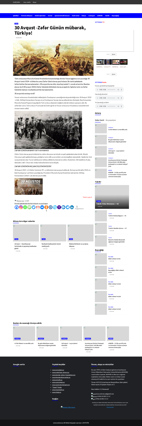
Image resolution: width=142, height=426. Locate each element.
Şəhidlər (16, 16)
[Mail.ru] (51, 207)
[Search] (128, 15)
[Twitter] (34, 207)
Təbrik (107, 16)
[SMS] (29, 207)
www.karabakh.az (58, 390)
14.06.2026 (112, 286)
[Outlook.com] (63, 207)
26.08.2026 (18, 345)
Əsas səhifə (27, 2)
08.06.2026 (112, 299)
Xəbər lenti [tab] (99, 120)
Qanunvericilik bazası (62, 16)
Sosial (50, 16)
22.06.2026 (18, 251)
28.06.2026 (112, 274)
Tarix (16, 23)
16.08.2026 (112, 218)
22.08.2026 (100, 206)
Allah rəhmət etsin (114, 259)
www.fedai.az (56, 392)
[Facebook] (17, 207)
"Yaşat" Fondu (57, 387)
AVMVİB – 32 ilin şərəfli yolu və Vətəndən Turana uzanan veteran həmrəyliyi (117, 174)
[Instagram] (21, 207)
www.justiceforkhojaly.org (61, 385)
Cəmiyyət (91, 16)
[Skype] (55, 207)
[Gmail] (38, 207)
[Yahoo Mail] (59, 207)
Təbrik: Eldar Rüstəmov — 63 (107, 204)
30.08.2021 (19, 37)
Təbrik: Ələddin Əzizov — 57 (117, 228)
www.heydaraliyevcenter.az (61, 377)
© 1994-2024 (110, 407)
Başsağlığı (115, 16)
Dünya (84, 16)
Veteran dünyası (26, 16)
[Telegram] (68, 207)
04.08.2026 (112, 261)
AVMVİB (99, 16)
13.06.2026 (72, 248)
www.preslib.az (57, 380)
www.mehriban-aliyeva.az (60, 372)
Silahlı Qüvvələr (40, 16)
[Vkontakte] (42, 207)
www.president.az (58, 370)
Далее (113, 54)
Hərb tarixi (75, 16)
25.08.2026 (112, 349)
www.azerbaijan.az (58, 382)
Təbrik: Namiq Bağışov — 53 (117, 216)
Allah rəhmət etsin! (114, 284)
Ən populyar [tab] (111, 120)
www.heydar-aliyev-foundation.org (63, 375)
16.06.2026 (45, 248)
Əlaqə (34, 2)
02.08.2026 (112, 244)
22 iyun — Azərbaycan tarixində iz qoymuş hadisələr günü (25, 246)
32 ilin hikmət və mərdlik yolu (117, 129)
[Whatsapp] (25, 207)
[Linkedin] (72, 207)
